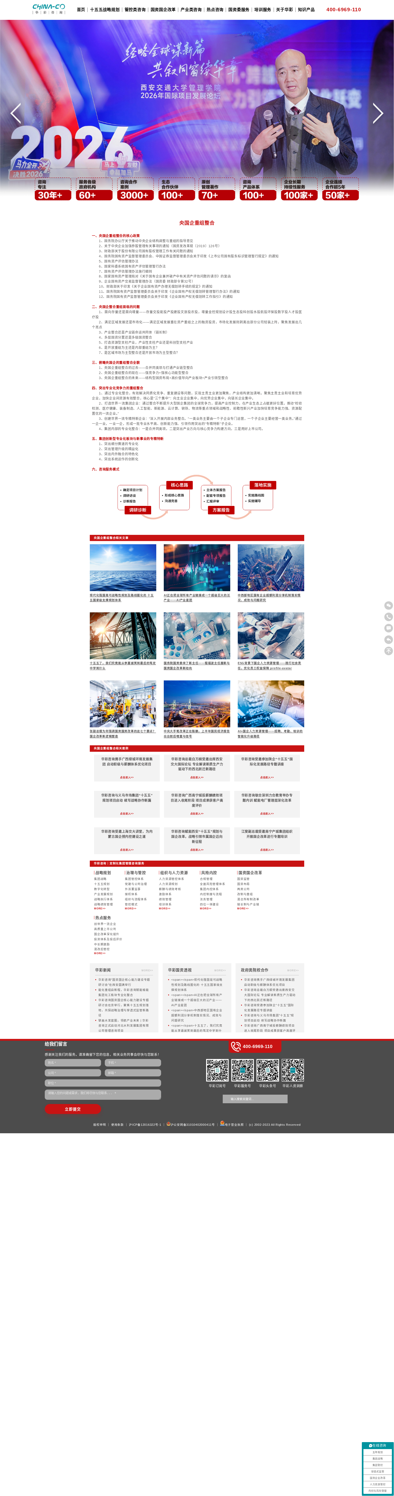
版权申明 (99, 1124)
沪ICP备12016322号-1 (145, 1124)
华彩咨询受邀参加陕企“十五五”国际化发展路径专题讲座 (269, 1007)
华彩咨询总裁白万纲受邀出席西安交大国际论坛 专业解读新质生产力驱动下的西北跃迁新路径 (270, 995)
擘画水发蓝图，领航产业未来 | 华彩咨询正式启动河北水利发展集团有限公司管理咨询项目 (123, 1025)
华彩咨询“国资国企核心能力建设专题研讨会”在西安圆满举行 (124, 982)
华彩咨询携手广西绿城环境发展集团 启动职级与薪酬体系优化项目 (269, 982)
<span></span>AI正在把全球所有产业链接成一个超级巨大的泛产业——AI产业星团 (196, 1000)
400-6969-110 (343, 9)
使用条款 (117, 1124)
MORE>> (100, 908)
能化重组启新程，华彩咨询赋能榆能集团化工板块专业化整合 (123, 992)
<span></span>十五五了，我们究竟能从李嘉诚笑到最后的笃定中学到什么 (196, 1030)
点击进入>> (127, 777)
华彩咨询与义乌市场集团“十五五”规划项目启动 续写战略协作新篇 (269, 1018)
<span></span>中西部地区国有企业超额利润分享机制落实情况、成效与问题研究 (196, 1015)
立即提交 (73, 1109)
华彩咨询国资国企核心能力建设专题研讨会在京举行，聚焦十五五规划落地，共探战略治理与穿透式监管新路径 (123, 1007)
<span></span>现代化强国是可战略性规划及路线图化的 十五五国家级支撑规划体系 (197, 984)
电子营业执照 (234, 1124)
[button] (15, 116)
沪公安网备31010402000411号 (193, 1124)
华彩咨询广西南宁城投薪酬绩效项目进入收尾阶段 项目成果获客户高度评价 (270, 1030)
